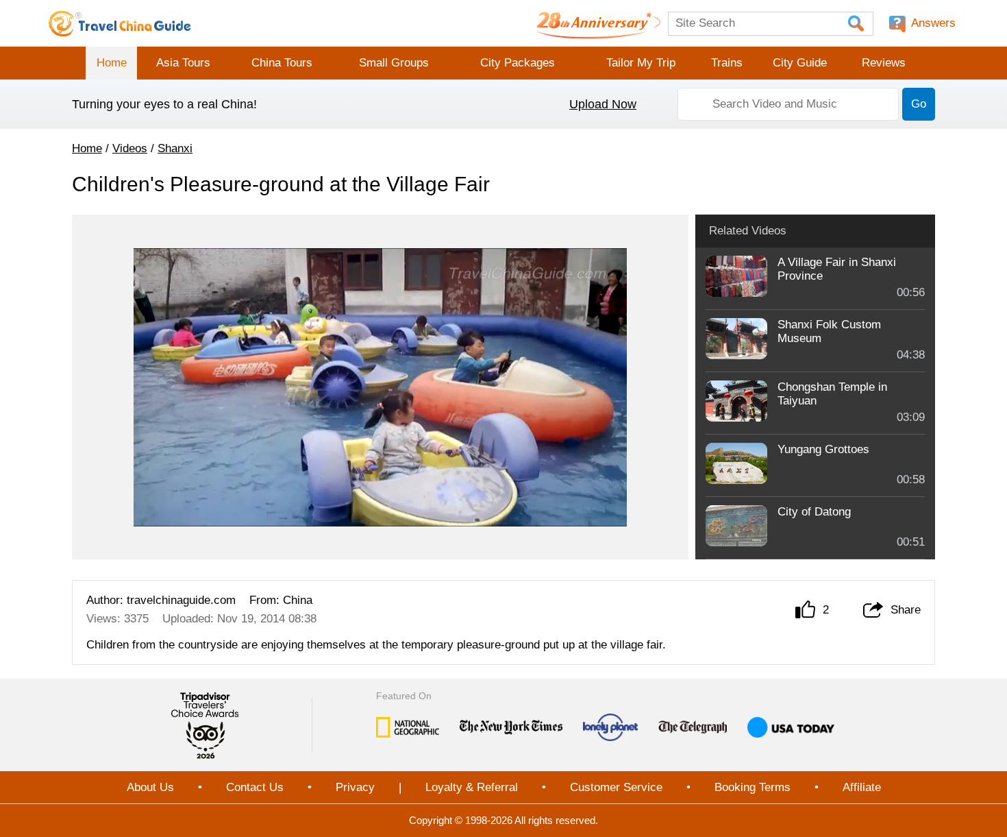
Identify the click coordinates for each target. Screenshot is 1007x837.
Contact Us (255, 787)
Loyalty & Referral (471, 787)
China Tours (281, 62)
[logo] (120, 23)
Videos (129, 148)
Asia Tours (183, 62)
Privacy (355, 787)
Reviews (884, 62)
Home (112, 62)
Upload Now (602, 104)
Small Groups (394, 62)
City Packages (517, 62)
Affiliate (862, 787)
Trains (727, 62)
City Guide (800, 62)
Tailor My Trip (640, 62)
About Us (150, 787)
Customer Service (616, 787)
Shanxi (175, 148)
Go (918, 103)
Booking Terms (752, 787)
